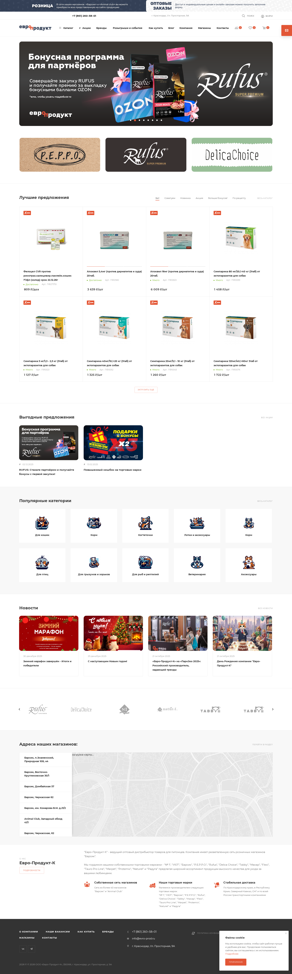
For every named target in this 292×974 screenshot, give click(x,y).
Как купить (86, 931)
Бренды (108, 931)
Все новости (265, 608)
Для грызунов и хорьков (94, 574)
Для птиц (42, 574)
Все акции (267, 418)
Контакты (49, 937)
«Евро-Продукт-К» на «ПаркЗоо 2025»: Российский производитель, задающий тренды (176, 665)
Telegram (31, 949)
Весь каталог (265, 198)
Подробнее (231, 953)
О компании (28, 931)
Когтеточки (145, 535)
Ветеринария (197, 574)
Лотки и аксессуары (197, 535)
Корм (94, 535)
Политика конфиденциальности (216, 933)
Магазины (26, 937)
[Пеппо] (59, 155)
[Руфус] (145, 155)
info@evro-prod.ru (143, 938)
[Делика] (232, 155)
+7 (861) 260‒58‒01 (84, 15)
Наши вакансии (58, 931)
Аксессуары (249, 574)
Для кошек (42, 535)
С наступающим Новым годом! (107, 661)
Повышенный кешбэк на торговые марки (112, 469)
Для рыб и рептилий (145, 574)
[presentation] (19, 709)
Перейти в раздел (262, 745)
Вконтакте (23, 949)
